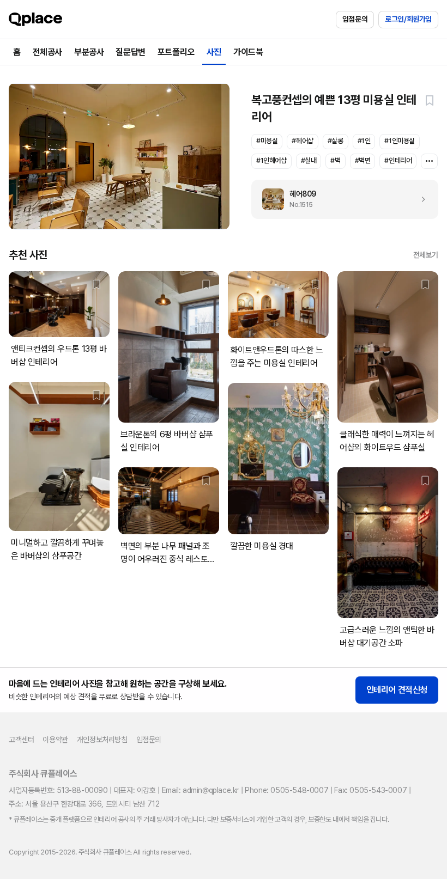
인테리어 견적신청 (396, 690)
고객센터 (21, 739)
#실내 (309, 160)
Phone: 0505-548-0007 (286, 790)
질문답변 (130, 52)
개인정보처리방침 (102, 739)
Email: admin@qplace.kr (200, 790)
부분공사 (89, 52)
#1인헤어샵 (271, 160)
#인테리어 (398, 160)
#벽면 (363, 160)
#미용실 (266, 141)
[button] (429, 100)
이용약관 (55, 739)
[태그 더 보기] (429, 161)
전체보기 (425, 255)
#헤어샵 (302, 141)
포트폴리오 (176, 52)
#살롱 (335, 141)
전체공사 (47, 52)
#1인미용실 (399, 141)
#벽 (335, 160)
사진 (214, 52)
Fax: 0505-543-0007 (370, 790)
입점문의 (354, 19)
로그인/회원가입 (408, 19)
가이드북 (248, 52)
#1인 (364, 141)
